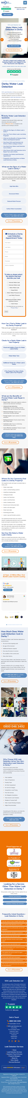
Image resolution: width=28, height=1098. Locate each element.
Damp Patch (14, 290)
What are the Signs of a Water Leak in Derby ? (13, 130)
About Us (14, 1058)
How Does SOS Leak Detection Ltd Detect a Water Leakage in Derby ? (13, 143)
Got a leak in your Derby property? (14, 545)
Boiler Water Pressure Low (14, 293)
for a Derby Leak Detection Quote (14, 675)
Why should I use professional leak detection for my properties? (13, 964)
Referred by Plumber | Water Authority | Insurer (13, 300)
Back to (14, 221)
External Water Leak (14, 285)
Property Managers (14, 1056)
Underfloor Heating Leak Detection (15, 903)
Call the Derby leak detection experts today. (14, 435)
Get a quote (7, 14)
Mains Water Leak (14, 287)
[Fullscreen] (24, 569)
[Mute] (22, 569)
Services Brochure (14, 1062)
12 (21, 624)
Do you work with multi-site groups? (11, 957)
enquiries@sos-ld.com (14, 1023)
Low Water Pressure (14, 295)
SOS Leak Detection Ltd (8, 92)
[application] (14, 563)
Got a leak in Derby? (14, 819)
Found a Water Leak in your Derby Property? (14, 215)
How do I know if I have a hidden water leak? (13, 921)
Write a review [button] (7, 590)
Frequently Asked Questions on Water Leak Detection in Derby (14, 159)
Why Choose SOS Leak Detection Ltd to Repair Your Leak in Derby (14, 151)
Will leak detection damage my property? (12, 933)
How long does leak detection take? (11, 936)
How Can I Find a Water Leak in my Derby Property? (14, 135)
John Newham (10, 596)
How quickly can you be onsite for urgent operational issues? (12, 953)
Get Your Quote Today (14, 50)
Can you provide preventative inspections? (12, 960)
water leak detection (15, 97)
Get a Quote (14, 1060)
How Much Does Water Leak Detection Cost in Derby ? (14, 147)
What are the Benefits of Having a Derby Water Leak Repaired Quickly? (14, 139)
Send (6, 311)
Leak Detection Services (14, 1052)
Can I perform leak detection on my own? (12, 924)
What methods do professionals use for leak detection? (13, 928)
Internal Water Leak (14, 282)
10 (19, 624)
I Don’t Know (14, 303)
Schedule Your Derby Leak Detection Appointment (13, 155)
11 (20, 624)
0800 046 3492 (21, 9)
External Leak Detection (15, 896)
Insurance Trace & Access (14, 1054)
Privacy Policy (14, 308)
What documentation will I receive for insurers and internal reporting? (13, 948)
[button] (2, 39)
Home (14, 1050)
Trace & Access (15, 900)
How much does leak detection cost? (11, 944)
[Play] (3, 569)
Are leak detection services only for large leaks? (12, 940)
